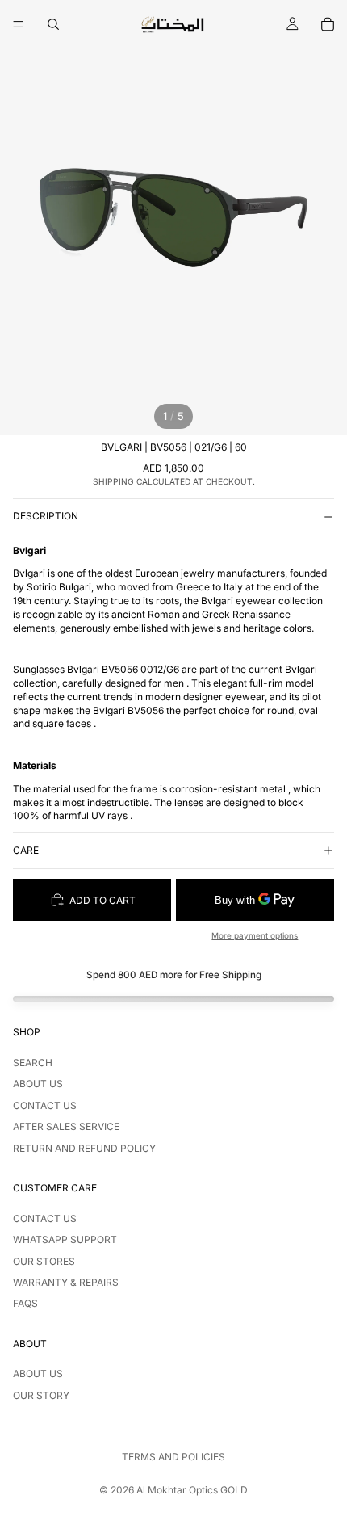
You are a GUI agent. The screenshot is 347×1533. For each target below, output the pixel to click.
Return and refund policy (84, 1148)
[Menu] (18, 24)
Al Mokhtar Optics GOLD (192, 1490)
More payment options (254, 935)
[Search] (53, 24)
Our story (41, 1395)
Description (45, 516)
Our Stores (44, 1261)
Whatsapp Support (65, 1239)
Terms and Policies (173, 1457)
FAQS (25, 1303)
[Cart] (327, 24)
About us (38, 1083)
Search (32, 1062)
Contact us (45, 1105)
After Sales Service (66, 1126)
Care (26, 850)
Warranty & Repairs (66, 1282)
